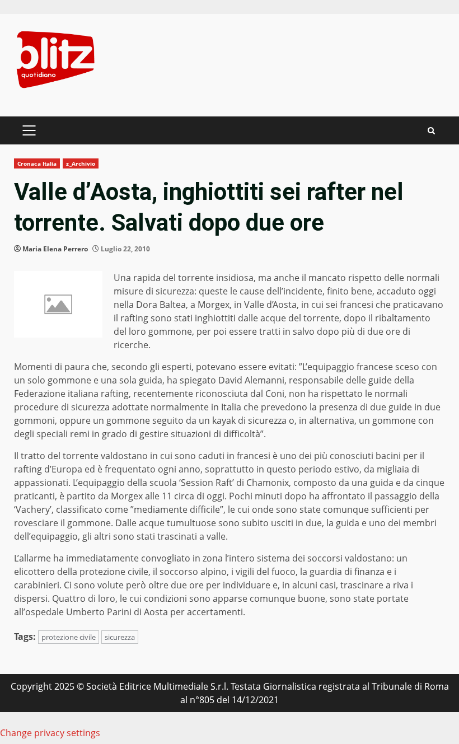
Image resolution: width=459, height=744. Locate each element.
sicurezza (120, 637)
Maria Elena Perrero (55, 249)
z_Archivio (80, 163)
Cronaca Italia (37, 163)
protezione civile (68, 637)
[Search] (431, 131)
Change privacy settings (50, 733)
